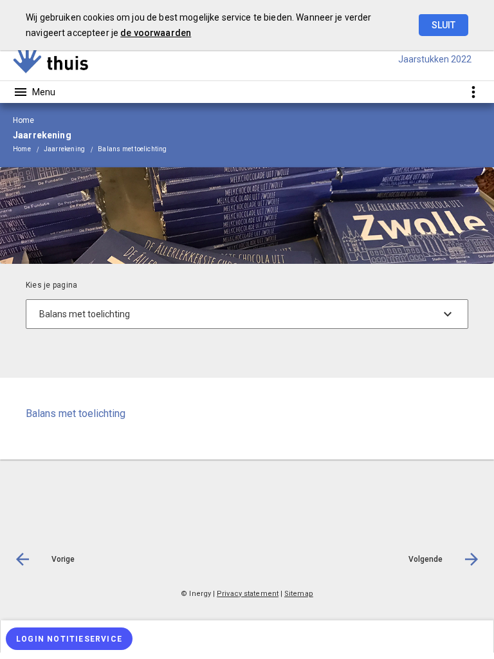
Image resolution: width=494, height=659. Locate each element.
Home (22, 149)
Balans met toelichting (132, 149)
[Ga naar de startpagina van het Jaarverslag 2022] (51, 59)
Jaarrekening (64, 149)
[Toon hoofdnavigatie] (34, 92)
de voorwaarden (155, 33)
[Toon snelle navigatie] (473, 91)
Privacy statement (248, 593)
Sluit (443, 25)
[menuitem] (28, 149)
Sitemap (298, 593)
